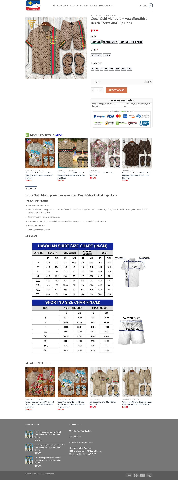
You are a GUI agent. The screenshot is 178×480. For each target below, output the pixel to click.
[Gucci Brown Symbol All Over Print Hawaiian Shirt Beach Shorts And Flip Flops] (137, 153)
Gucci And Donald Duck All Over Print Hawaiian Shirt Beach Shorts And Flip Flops (71, 404)
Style (94, 36)
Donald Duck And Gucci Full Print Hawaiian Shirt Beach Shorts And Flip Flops (39, 175)
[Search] (54, 5)
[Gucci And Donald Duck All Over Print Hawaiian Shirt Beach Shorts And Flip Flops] (73, 382)
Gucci (58, 135)
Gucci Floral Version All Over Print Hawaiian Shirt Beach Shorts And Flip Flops (39, 404)
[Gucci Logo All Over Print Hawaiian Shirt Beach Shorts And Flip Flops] (137, 382)
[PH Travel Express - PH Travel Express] (37, 5)
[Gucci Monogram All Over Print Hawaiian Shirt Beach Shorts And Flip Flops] (73, 153)
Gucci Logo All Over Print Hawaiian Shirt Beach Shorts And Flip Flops (137, 403)
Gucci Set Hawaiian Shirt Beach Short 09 (103, 403)
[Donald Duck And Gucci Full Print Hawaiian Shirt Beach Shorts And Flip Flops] (40, 153)
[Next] (152, 162)
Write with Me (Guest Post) (102, 5)
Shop (65, 5)
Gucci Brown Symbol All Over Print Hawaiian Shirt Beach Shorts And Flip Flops (136, 175)
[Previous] (25, 162)
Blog (72, 5)
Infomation (81, 5)
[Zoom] (28, 76)
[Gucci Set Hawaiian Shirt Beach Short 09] (105, 382)
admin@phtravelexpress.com (81, 442)
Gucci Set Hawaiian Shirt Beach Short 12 (103, 174)
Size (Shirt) (96, 63)
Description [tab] (31, 189)
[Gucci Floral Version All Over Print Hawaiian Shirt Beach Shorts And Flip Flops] (40, 382)
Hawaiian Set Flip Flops (106, 15)
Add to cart (116, 90)
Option (94, 50)
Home (59, 5)
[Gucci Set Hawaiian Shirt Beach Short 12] (105, 153)
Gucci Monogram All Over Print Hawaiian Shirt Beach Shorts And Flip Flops (71, 175)
